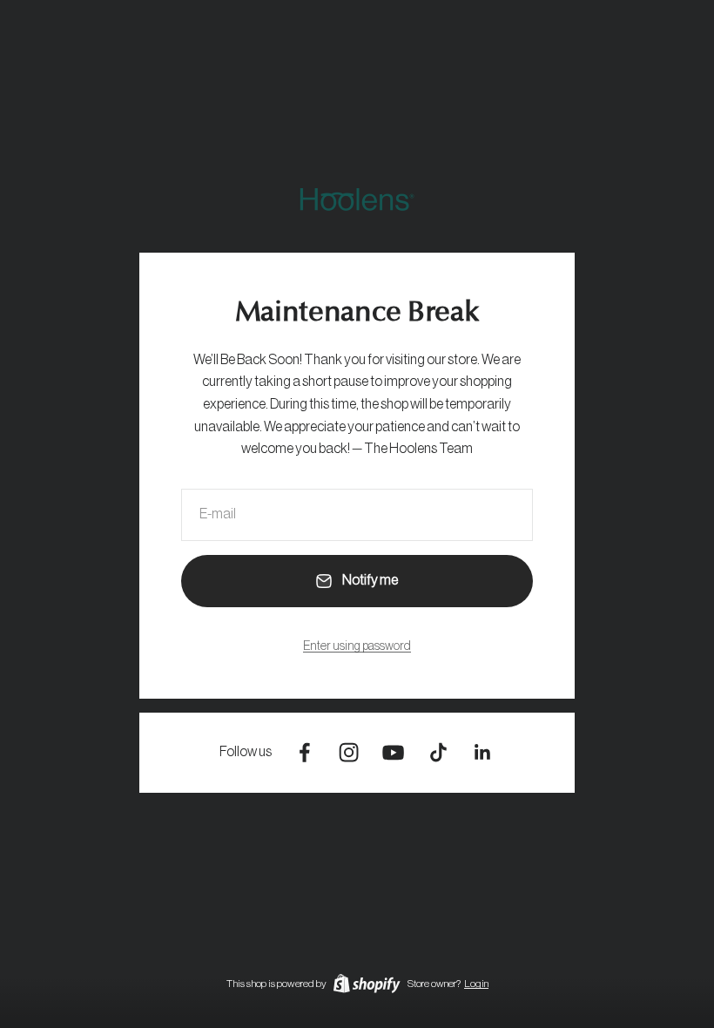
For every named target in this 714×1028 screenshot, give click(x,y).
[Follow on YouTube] (393, 752)
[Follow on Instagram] (348, 752)
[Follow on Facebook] (304, 752)
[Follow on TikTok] (438, 752)
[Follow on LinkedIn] (483, 752)
